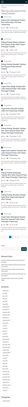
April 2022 (5, 301)
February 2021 (6, 339)
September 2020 (6, 352)
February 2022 (6, 306)
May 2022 (5, 298)
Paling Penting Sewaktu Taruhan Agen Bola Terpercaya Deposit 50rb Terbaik (13, 197)
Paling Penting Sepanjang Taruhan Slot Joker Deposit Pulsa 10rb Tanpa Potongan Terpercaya (14, 175)
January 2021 (6, 341)
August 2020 (6, 355)
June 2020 (5, 360)
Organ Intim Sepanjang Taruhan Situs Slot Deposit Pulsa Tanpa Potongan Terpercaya (13, 219)
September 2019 (6, 385)
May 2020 (5, 363)
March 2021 (5, 336)
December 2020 (6, 344)
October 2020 (6, 350)
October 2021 (6, 317)
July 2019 (5, 390)
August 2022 (6, 290)
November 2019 (6, 379)
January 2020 (6, 374)
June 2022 (5, 296)
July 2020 (5, 358)
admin (4, 27)
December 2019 (6, 377)
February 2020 (6, 371)
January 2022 (6, 309)
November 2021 (6, 314)
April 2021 (5, 333)
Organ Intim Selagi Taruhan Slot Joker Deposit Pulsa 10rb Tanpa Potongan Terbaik (13, 88)
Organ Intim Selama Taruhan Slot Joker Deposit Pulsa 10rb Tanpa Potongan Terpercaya (13, 153)
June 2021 (5, 328)
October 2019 (6, 382)
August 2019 (6, 387)
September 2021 (6, 320)
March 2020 (5, 368)
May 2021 (5, 331)
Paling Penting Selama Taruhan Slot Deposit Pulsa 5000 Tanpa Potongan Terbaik (13, 44)
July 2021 (5, 325)
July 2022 (5, 293)
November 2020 (6, 347)
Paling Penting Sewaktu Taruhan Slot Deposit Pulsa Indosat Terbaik (13, 66)
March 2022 (5, 304)
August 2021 (6, 323)
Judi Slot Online (6, 17)
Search (3, 245)
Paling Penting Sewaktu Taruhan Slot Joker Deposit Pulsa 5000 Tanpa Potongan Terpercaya (13, 130)
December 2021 (6, 312)
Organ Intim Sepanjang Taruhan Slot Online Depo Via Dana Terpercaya (13, 22)
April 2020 (5, 366)
